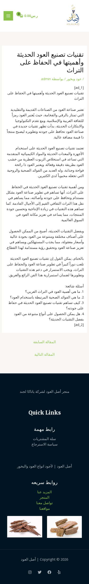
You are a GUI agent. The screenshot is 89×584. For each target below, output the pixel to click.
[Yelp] (59, 572)
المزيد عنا (44, 491)
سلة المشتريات (44, 438)
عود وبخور (74, 78)
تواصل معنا (44, 502)
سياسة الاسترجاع (45, 444)
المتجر (44, 497)
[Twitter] (40, 572)
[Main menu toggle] (8, 16)
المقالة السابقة (44, 341)
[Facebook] (49, 572)
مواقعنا (44, 508)
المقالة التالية (44, 354)
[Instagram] (30, 572)
